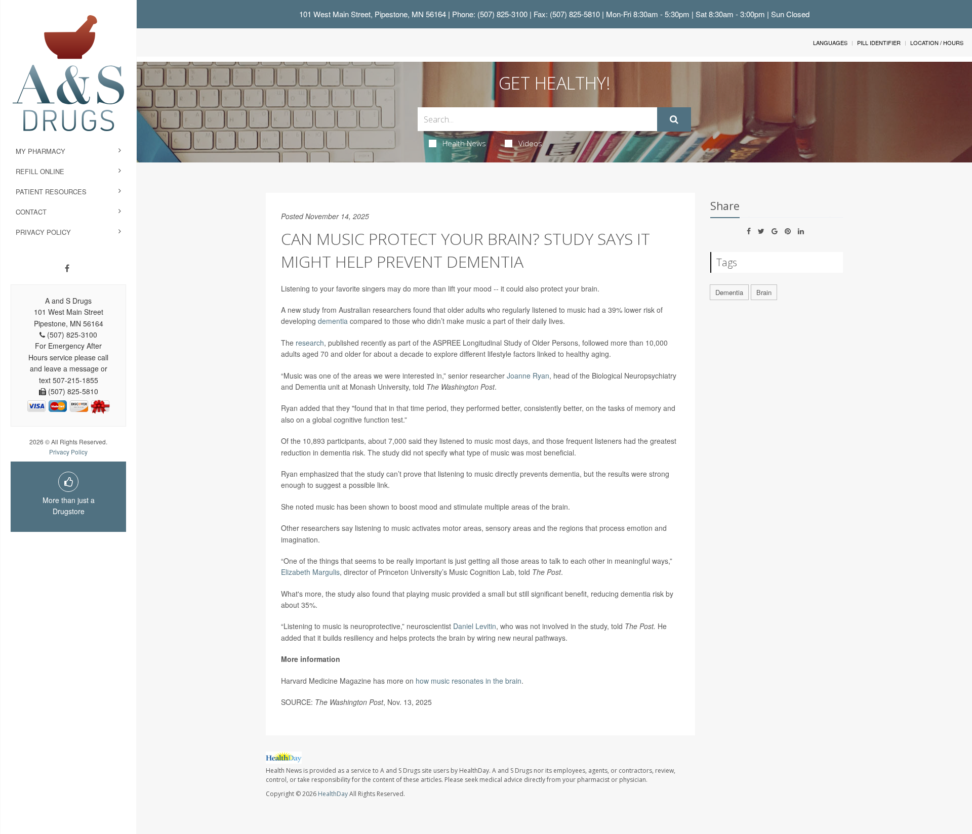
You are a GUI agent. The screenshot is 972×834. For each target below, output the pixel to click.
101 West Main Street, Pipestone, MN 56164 (372, 14)
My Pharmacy (40, 151)
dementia (333, 321)
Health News (464, 143)
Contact (31, 212)
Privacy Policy (43, 232)
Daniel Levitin (474, 626)
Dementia (729, 292)
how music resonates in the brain (468, 681)
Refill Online (40, 171)
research (310, 343)
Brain (764, 292)
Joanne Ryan (528, 375)
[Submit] (674, 119)
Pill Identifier (879, 42)
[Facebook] (67, 268)
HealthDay (333, 793)
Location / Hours (936, 42)
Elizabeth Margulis (310, 572)
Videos (530, 143)
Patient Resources (51, 191)
